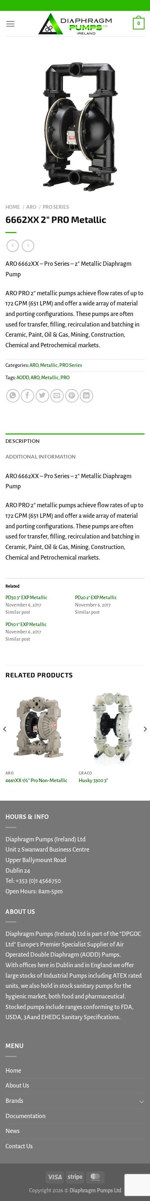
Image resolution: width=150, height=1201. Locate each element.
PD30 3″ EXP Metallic (26, 597)
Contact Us (19, 1146)
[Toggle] (141, 1101)
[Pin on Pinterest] (72, 396)
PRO (65, 377)
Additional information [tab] (40, 456)
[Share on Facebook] (27, 396)
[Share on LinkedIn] (86, 396)
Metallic (49, 365)
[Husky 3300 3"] (112, 727)
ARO (31, 207)
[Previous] (5, 743)
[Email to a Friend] (57, 396)
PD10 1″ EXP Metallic (25, 624)
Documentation (25, 1116)
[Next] (145, 743)
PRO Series (56, 207)
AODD (22, 377)
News (12, 1131)
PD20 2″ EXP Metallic (96, 597)
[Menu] (10, 23)
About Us (17, 1085)
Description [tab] (22, 441)
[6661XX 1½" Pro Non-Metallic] (38, 727)
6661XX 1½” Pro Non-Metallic (36, 780)
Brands (14, 1101)
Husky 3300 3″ (93, 780)
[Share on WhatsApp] (13, 396)
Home (12, 207)
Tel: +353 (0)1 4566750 (33, 881)
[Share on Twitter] (42, 396)
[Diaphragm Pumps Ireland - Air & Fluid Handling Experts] (75, 23)
